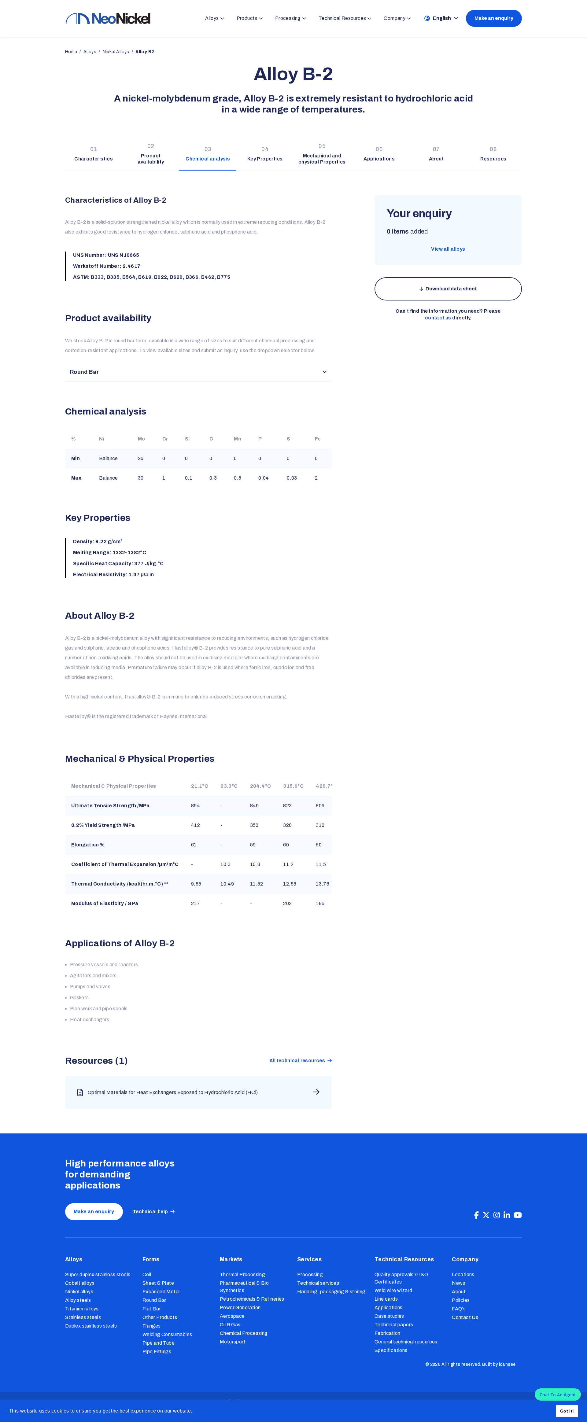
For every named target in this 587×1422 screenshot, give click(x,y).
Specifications (391, 1350)
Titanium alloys (82, 1308)
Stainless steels (83, 1317)
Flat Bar (151, 1308)
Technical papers (394, 1324)
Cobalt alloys (79, 1283)
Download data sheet (451, 288)
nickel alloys (116, 52)
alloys (89, 52)
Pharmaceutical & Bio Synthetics (244, 1286)
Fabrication (387, 1333)
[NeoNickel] (108, 18)
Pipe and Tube (158, 1343)
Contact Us (465, 1317)
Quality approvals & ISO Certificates (401, 1278)
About (459, 1291)
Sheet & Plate (158, 1283)
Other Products (159, 1317)
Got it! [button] (567, 1411)
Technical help (150, 1211)
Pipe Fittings (156, 1351)
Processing (310, 1274)
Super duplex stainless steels (98, 1274)
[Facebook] (476, 1215)
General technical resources (406, 1341)
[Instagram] (496, 1215)
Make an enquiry (493, 18)
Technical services (318, 1283)
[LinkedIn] (507, 1215)
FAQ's (459, 1308)
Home (71, 52)
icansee (507, 1364)
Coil (146, 1274)
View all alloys (448, 249)
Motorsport (233, 1341)
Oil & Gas (230, 1324)
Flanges (151, 1325)
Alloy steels (78, 1300)
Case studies (389, 1316)
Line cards (386, 1299)
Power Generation (240, 1307)
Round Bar (154, 1300)
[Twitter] (486, 1215)
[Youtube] (518, 1215)
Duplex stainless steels (91, 1325)
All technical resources (297, 1060)
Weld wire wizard (393, 1290)
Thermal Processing (242, 1274)
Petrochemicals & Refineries (252, 1299)
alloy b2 (144, 52)
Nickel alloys (79, 1291)
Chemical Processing (244, 1333)
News (458, 1283)
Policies (461, 1300)
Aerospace (232, 1316)
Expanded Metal (161, 1291)
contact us (438, 317)
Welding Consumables (167, 1334)
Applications (389, 1307)
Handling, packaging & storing (331, 1291)
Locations (463, 1274)
